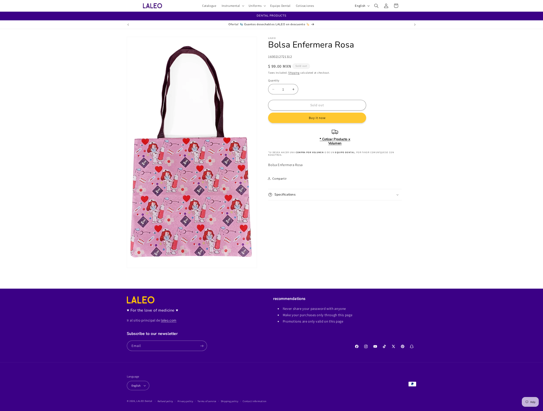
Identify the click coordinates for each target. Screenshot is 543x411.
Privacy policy (185, 401)
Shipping (293, 72)
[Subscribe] (202, 346)
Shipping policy (229, 401)
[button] (232, 5)
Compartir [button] (279, 178)
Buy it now (317, 118)
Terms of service (206, 401)
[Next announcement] (415, 24)
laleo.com (168, 320)
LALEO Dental (144, 401)
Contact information (254, 401)
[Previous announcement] (128, 24)
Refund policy (165, 401)
